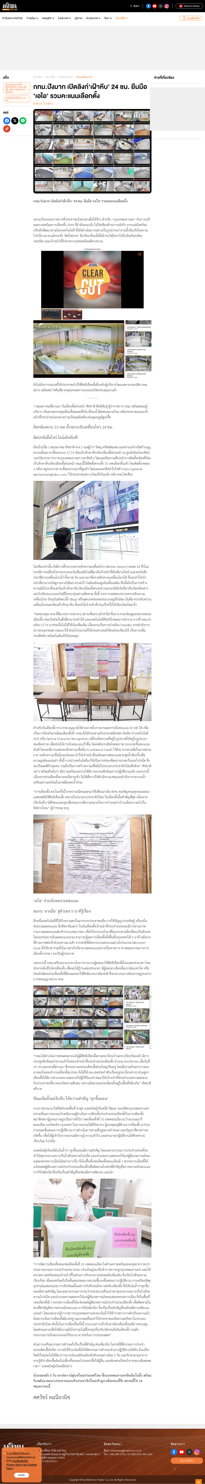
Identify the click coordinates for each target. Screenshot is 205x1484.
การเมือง (31, 18)
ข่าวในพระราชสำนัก (12, 18)
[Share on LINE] (22, 120)
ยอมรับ (21, 1475)
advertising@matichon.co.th (125, 1450)
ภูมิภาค (78, 18)
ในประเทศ (63, 18)
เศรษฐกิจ (47, 18)
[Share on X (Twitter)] (14, 120)
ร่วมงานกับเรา (187, 1460)
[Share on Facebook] (6, 120)
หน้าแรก (37, 77)
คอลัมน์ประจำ (65, 77)
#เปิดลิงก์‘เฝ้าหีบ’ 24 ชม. (15, 99)
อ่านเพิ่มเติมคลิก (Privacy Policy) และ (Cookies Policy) (21, 1464)
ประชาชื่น (120, 18)
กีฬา (106, 18)
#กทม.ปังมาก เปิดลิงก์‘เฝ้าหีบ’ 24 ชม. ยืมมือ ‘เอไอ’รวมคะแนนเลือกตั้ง (16, 88)
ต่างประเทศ (92, 18)
